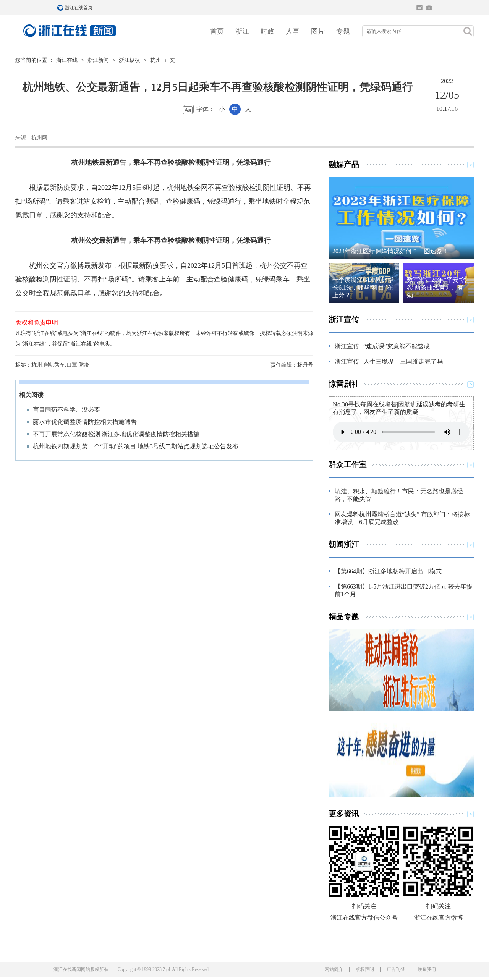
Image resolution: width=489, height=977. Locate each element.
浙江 (242, 31)
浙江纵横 (129, 60)
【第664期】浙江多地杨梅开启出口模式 (388, 571)
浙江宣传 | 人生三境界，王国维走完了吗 (389, 361)
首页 (217, 31)
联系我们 (427, 969)
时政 (267, 31)
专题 (343, 31)
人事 (293, 31)
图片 (318, 31)
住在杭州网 (419, 7)
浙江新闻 (98, 60)
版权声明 (365, 969)
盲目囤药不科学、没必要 (66, 409)
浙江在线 (67, 60)
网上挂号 (429, 7)
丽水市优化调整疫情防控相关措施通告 (85, 422)
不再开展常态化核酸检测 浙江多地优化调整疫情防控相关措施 (116, 434)
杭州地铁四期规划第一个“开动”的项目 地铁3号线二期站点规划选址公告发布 (135, 446)
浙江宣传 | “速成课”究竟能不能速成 (382, 346)
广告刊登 (396, 969)
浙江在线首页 (61, 7)
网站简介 (334, 969)
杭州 (155, 60)
